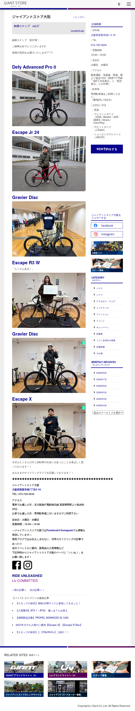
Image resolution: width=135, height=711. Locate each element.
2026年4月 (101, 398)
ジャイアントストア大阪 (31, 16)
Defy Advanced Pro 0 (34, 67)
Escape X (22, 399)
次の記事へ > (37, 590)
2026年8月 (101, 372)
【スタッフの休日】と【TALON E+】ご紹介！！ (42, 632)
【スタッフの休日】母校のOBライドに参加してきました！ (48, 603)
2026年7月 (101, 379)
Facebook (53, 530)
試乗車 (99, 333)
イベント (100, 320)
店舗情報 (100, 346)
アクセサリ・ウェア (105, 301)
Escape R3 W (26, 262)
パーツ (99, 294)
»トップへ (79, 17)
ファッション (102, 314)
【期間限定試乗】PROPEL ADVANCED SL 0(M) (42, 617)
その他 (99, 353)
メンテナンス (102, 307)
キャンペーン (102, 327)
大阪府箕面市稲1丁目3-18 (26, 489)
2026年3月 (101, 405)
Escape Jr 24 (25, 132)
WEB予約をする (107, 149)
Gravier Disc (25, 197)
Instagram (67, 530)
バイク (99, 288)
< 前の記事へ (19, 590)
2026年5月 (101, 392)
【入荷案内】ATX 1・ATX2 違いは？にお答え (42, 610)
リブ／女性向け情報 (105, 340)
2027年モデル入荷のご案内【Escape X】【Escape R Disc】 (49, 625)
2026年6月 (101, 385)
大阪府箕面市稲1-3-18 (103, 35)
